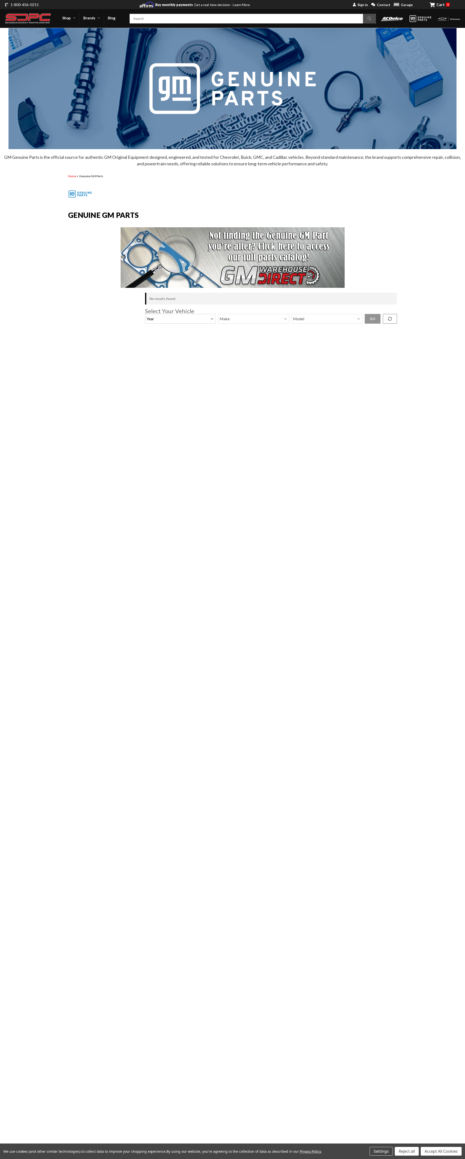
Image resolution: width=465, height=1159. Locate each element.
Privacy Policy (310, 1151)
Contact (383, 5)
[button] (403, 4)
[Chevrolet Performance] (449, 18)
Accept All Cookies (441, 1151)
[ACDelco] (392, 18)
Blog (112, 18)
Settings (381, 1151)
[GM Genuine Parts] (420, 19)
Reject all (407, 1151)
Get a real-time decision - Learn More (202, 5)
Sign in (362, 5)
